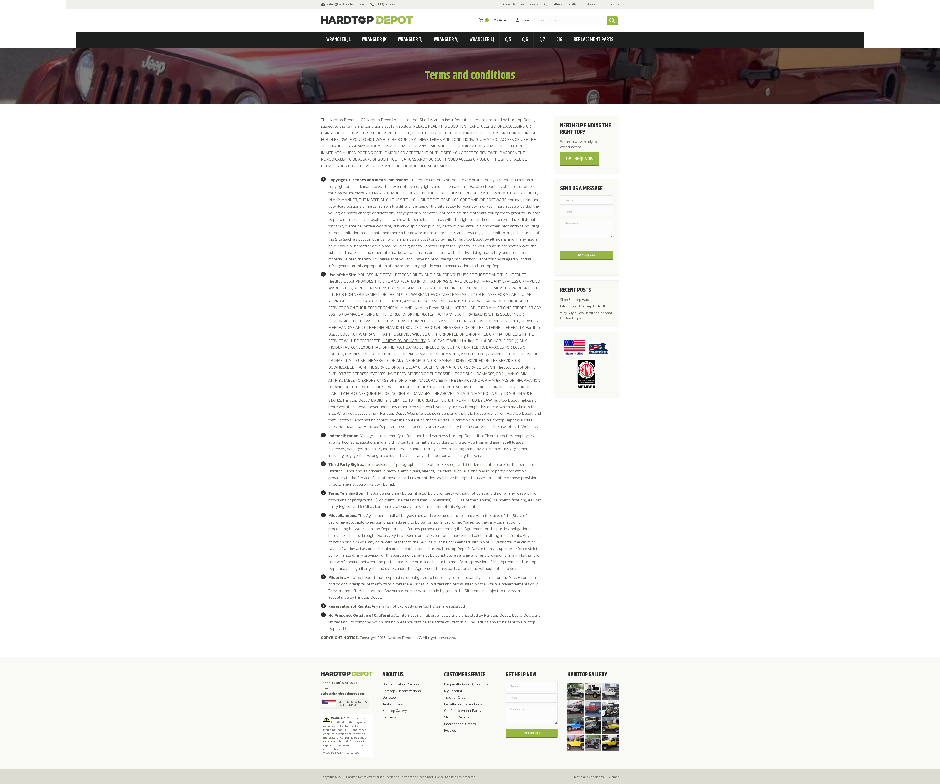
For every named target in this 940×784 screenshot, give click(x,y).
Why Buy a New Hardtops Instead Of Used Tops (586, 315)
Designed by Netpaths (460, 776)
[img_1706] (593, 691)
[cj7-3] (576, 743)
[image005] (610, 726)
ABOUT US (393, 674)
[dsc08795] (576, 708)
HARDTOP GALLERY (587, 674)
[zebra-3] (593, 726)
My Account (502, 20)
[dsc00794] (593, 708)
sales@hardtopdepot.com (346, 4)
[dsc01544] (610, 691)
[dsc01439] (610, 708)
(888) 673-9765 (387, 4)
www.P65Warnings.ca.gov (341, 752)
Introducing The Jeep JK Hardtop (584, 306)
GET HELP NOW (521, 674)
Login (525, 20)
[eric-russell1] (593, 743)
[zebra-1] (576, 691)
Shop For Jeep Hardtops (578, 299)
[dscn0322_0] (576, 726)
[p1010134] (610, 743)
